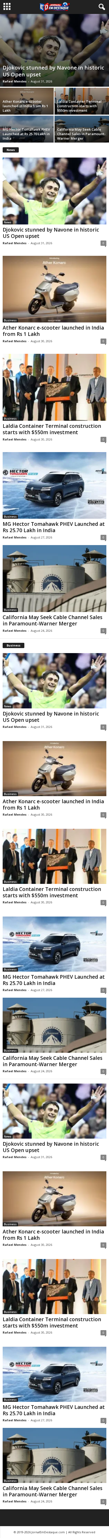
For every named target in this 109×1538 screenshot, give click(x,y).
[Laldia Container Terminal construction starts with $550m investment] (54, 387)
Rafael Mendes (14, 81)
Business (10, 320)
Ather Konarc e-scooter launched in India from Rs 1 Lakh (25, 106)
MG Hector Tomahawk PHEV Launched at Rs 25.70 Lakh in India (26, 134)
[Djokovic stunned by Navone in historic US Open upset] (54, 50)
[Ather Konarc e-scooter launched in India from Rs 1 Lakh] (54, 289)
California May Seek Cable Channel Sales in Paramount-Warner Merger (81, 134)
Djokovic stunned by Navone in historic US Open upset (53, 71)
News (7, 222)
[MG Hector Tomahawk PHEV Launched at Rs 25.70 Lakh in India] (54, 485)
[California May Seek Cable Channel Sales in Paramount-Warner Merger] (54, 578)
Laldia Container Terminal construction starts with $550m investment (79, 106)
